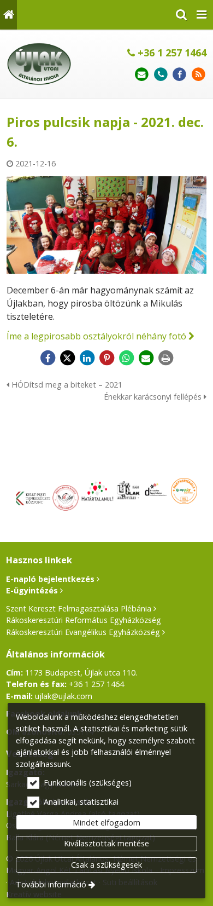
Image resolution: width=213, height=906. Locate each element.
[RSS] (198, 75)
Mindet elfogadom (106, 822)
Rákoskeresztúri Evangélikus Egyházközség (83, 632)
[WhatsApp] (126, 358)
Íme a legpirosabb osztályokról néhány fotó (96, 336)
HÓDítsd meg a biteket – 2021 (65, 384)
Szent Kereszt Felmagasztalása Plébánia (78, 608)
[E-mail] (142, 75)
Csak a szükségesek (106, 864)
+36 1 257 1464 (170, 52)
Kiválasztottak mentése (106, 843)
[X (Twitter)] (67, 358)
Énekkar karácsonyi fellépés (154, 396)
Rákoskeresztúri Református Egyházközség (83, 620)
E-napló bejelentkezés (50, 579)
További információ (51, 884)
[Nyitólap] (8, 15)
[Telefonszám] (161, 75)
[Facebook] (179, 75)
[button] (201, 15)
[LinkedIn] (87, 358)
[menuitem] (8, 15)
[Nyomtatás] (165, 358)
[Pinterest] (106, 358)
